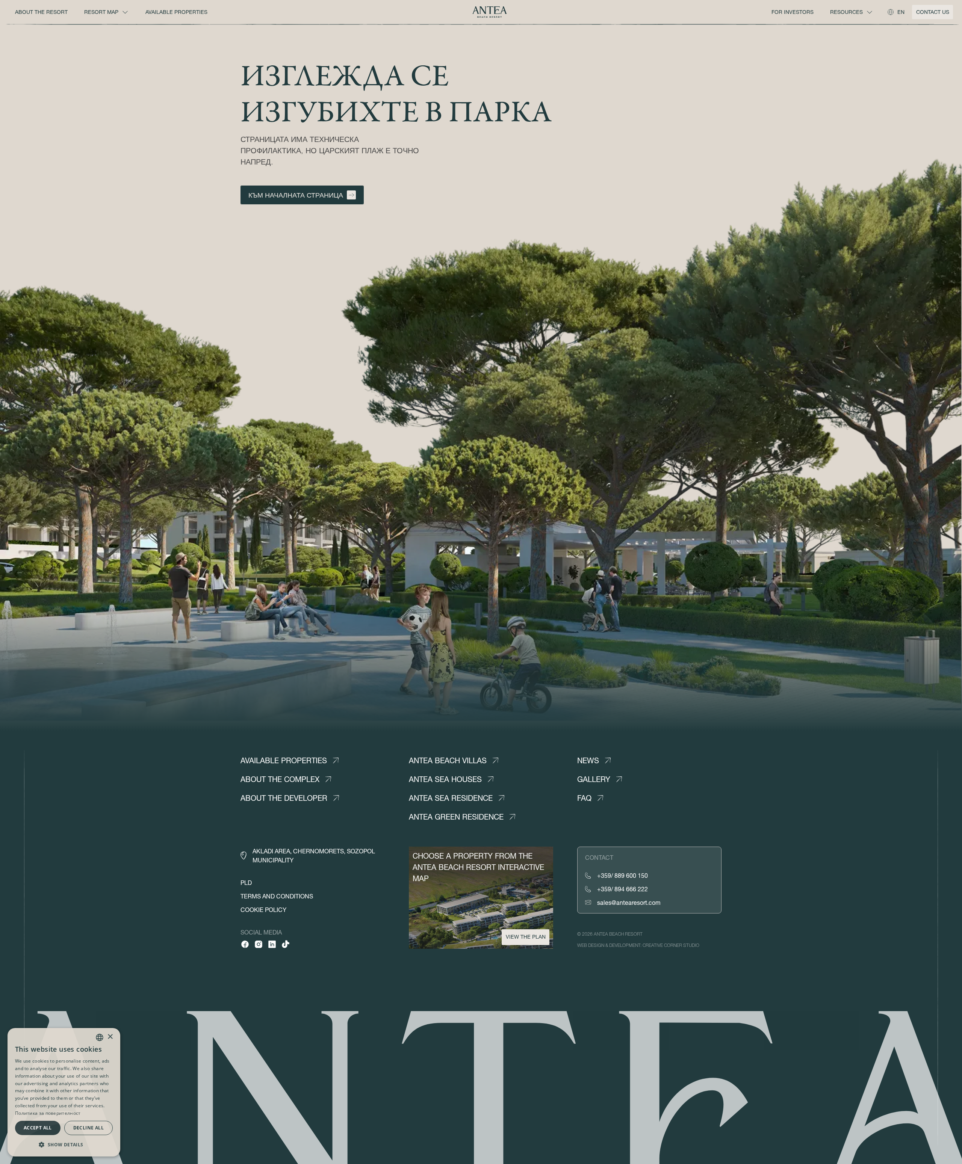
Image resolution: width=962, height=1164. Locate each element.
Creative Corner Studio (671, 945)
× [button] (110, 1037)
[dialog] (64, 1092)
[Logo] (489, 12)
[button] (64, 1144)
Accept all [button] (38, 1128)
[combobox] (99, 1037)
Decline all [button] (88, 1128)
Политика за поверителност (48, 1113)
